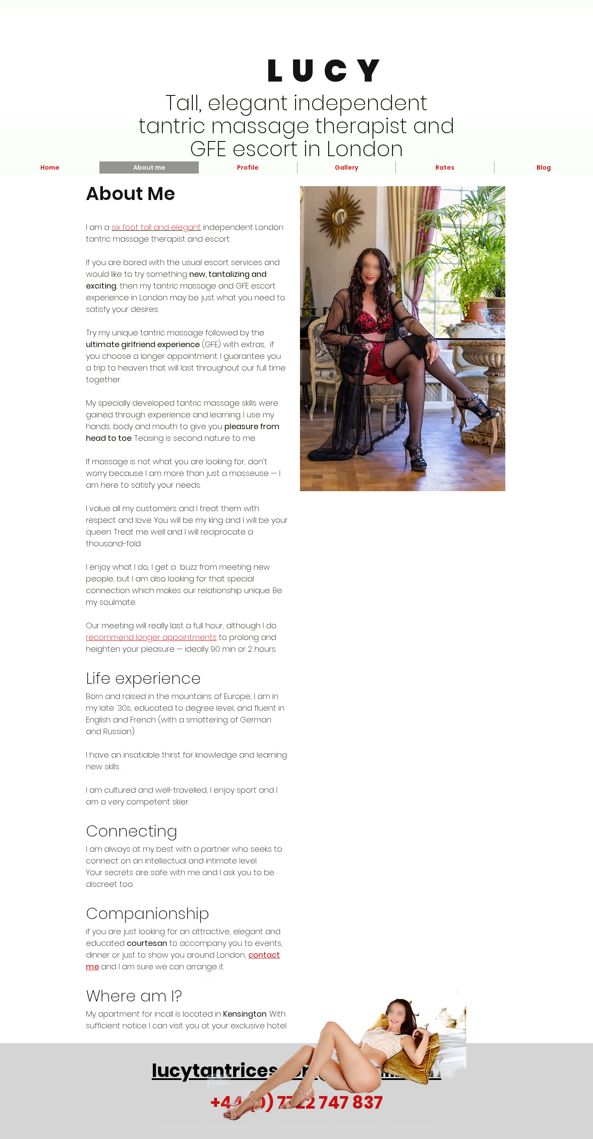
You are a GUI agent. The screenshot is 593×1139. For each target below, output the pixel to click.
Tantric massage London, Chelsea (179, 1126)
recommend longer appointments (151, 637)
